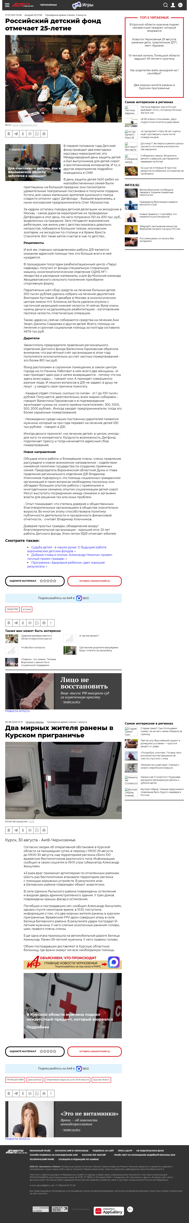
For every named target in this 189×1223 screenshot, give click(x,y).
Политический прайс (42, 1159)
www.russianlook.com (24, 125)
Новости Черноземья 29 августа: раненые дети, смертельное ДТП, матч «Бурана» (154, 42)
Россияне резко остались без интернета (157, 239)
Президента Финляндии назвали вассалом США (159, 203)
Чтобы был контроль (33, 647)
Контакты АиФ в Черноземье (71, 1151)
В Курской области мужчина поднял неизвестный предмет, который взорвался (154, 27)
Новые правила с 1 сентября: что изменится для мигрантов (158, 215)
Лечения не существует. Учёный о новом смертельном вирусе (160, 766)
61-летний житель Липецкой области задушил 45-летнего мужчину (154, 57)
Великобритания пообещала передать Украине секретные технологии (156, 192)
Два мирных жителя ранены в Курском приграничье (154, 87)
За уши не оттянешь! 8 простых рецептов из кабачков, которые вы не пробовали (162, 170)
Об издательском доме (150, 1151)
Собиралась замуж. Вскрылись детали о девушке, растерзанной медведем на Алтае (160, 158)
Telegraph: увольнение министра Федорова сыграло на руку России (160, 227)
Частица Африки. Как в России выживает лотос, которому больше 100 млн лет (161, 110)
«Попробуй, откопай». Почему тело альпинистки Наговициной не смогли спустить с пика (161, 755)
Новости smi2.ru (17, 711)
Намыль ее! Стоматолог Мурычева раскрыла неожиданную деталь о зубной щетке (160, 780)
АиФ (31, 821)
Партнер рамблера (81, 1209)
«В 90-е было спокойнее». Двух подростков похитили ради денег (160, 120)
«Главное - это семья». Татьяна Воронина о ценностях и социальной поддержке (38, 662)
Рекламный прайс (40, 1151)
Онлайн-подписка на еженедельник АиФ (54, 1155)
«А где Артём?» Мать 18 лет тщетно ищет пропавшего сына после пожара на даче (161, 134)
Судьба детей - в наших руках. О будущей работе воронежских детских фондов (66, 549)
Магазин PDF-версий (94, 1155)
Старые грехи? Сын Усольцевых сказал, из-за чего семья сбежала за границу (161, 731)
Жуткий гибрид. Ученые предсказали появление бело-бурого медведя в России (162, 792)
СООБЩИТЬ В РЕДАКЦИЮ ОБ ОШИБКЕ (79, 1159)
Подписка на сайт (103, 1151)
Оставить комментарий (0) (94, 581)
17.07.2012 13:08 (13, 15)
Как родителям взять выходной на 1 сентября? (154, 72)
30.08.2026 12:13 (14, 722)
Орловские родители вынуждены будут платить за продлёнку (98, 649)
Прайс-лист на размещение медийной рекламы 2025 (144, 1155)
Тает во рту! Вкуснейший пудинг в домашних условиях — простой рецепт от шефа (160, 743)
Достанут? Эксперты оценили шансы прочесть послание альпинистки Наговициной (162, 146)
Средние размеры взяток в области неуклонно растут (36, 637)
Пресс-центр (125, 1151)
